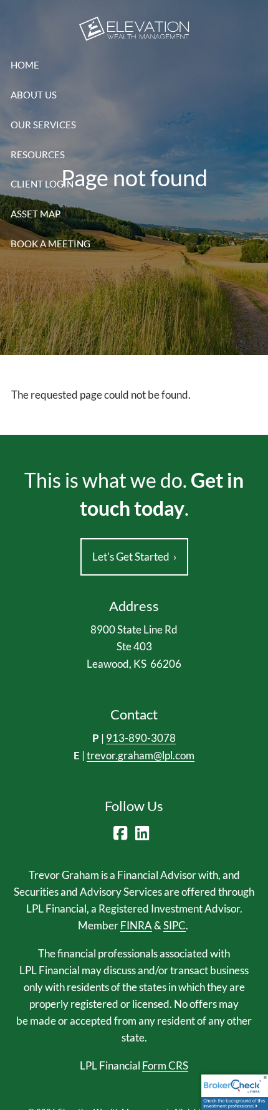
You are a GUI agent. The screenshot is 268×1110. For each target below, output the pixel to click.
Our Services (43, 124)
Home (25, 64)
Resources (38, 154)
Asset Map (35, 213)
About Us (34, 94)
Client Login (42, 183)
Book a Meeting (50, 243)
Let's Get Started (134, 556)
